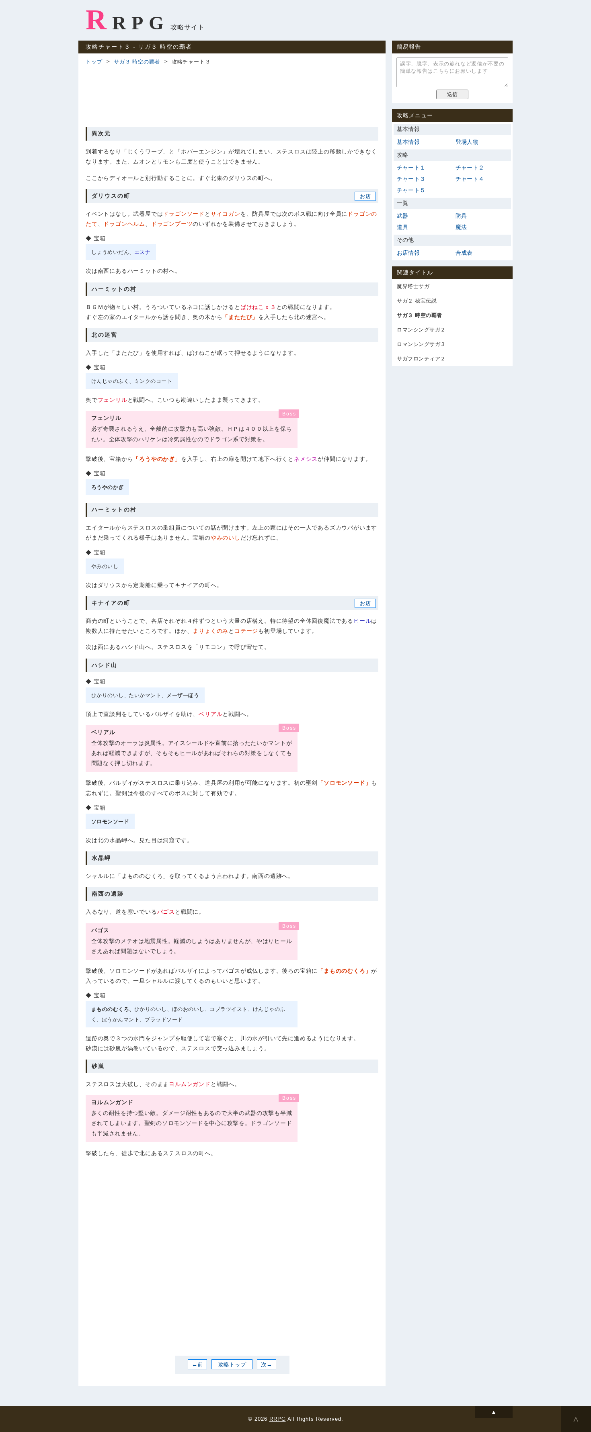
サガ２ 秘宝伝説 (417, 301)
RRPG (127, 20)
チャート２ (470, 167)
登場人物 (467, 142)
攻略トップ (232, 1364)
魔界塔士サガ (413, 286)
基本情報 (408, 142)
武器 (402, 216)
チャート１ (411, 167)
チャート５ (411, 190)
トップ (94, 62)
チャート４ (470, 179)
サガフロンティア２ (421, 359)
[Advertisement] (232, 95)
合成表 (464, 253)
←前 (197, 1364)
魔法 (461, 227)
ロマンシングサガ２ (421, 330)
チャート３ (411, 179)
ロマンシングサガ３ (421, 344)
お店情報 (408, 253)
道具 (402, 227)
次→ (266, 1364)
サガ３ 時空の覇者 (137, 62)
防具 (461, 216)
